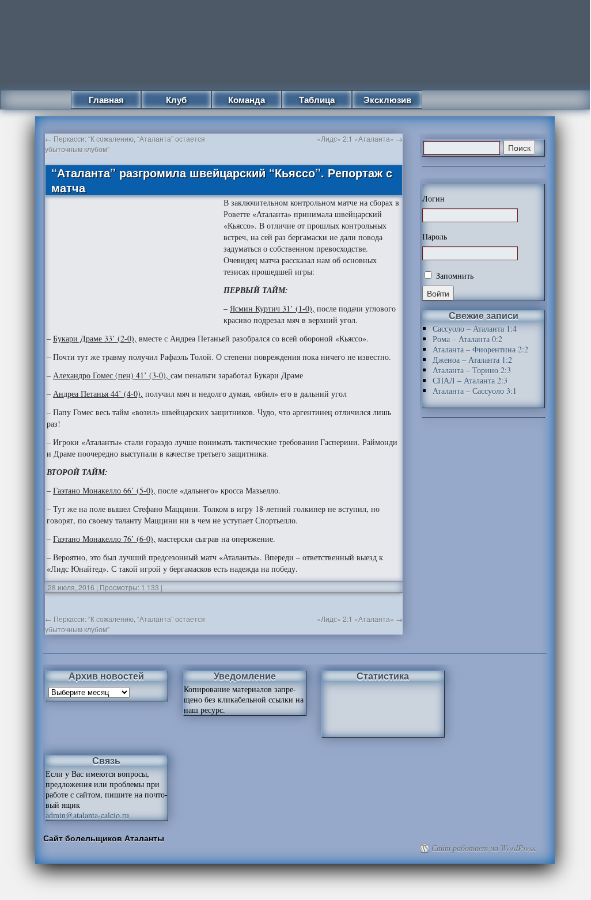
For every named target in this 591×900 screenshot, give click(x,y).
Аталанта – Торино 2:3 (472, 369)
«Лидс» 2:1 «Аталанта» (360, 138)
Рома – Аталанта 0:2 (467, 338)
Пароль (434, 236)
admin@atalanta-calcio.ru (87, 815)
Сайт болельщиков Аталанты (103, 838)
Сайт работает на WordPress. (484, 848)
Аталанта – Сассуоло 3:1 (475, 390)
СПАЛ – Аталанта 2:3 (470, 380)
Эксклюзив (387, 99)
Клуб (176, 99)
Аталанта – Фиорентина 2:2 (480, 349)
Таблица (317, 99)
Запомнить (453, 275)
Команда (246, 99)
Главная (106, 99)
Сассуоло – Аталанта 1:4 (475, 328)
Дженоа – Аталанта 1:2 (472, 359)
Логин (433, 198)
